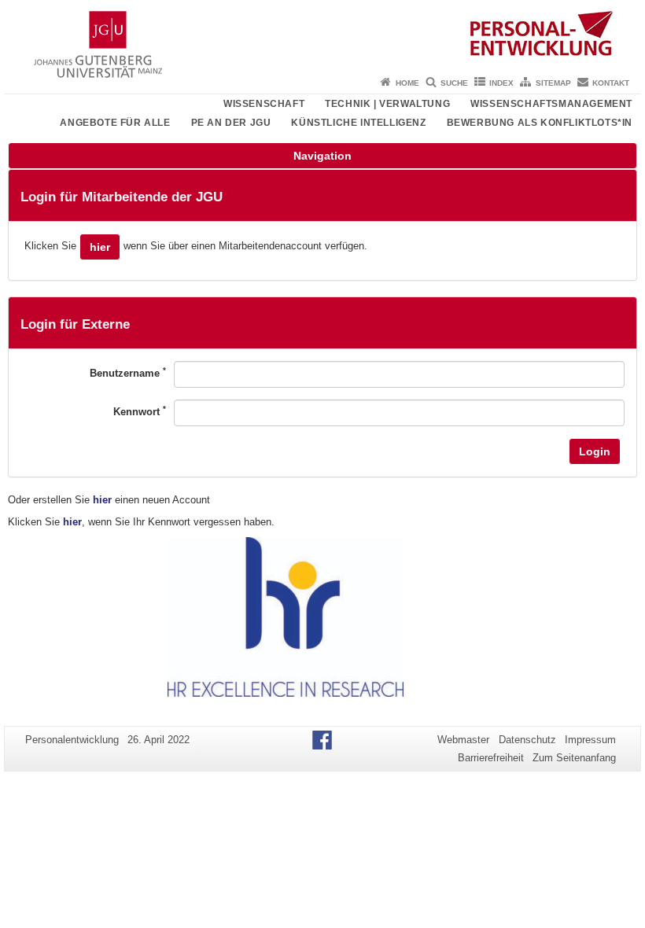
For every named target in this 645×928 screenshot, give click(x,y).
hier (100, 247)
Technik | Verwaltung (387, 103)
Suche (454, 83)
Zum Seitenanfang (574, 758)
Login (594, 451)
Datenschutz (527, 740)
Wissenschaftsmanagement (551, 103)
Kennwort (139, 411)
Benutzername (128, 372)
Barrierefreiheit (491, 758)
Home (407, 83)
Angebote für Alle (115, 122)
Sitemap (553, 83)
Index (501, 83)
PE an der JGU (231, 122)
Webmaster (463, 740)
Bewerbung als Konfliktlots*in (539, 122)
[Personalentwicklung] (322, 35)
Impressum (590, 740)
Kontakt (610, 83)
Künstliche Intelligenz (358, 122)
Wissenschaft (263, 103)
